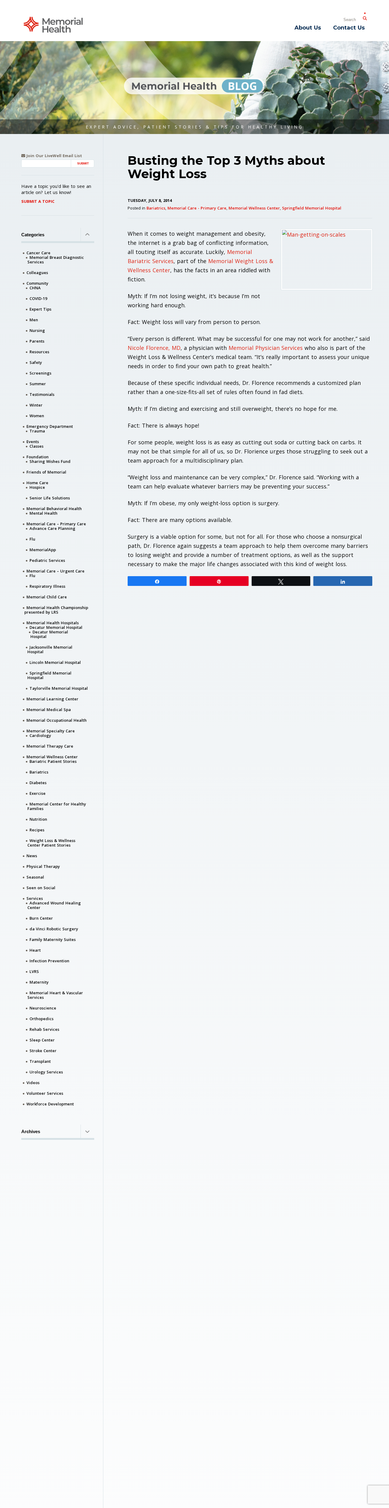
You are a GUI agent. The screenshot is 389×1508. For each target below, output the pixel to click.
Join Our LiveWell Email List (53, 156)
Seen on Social (40, 887)
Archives (30, 1131)
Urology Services (46, 1072)
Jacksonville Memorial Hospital (49, 649)
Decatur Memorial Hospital (55, 627)
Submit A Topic (37, 201)
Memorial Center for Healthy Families (56, 806)
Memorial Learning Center (52, 699)
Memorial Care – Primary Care (56, 524)
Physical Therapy (43, 866)
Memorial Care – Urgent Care (55, 571)
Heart (35, 950)
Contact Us (349, 27)
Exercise (37, 793)
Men (33, 319)
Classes (36, 446)
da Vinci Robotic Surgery (53, 929)
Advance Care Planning (52, 528)
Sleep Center (42, 1040)
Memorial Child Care (46, 597)
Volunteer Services (44, 1093)
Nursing (37, 330)
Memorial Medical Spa (48, 709)
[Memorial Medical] (53, 24)
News (31, 855)
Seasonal (35, 877)
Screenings (40, 373)
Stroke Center (43, 1050)
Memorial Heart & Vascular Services (55, 995)
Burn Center (41, 918)
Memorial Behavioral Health (54, 508)
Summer (37, 383)
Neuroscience (42, 1008)
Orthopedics (41, 1018)
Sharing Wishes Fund (50, 461)
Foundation (37, 457)
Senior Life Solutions (49, 498)
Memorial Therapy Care (49, 746)
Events (32, 441)
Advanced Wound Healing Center (54, 905)
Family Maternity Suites (52, 939)
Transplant (40, 1061)
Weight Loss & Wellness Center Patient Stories (51, 843)
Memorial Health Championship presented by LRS (56, 610)
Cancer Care (38, 252)
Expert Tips (40, 309)
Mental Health (43, 513)
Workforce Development (50, 1104)
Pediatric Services (47, 560)
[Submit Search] (365, 17)
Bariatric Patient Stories (53, 761)
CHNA (35, 288)
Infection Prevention (49, 961)
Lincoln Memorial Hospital (55, 662)
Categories (32, 234)
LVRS (34, 971)
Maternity (39, 982)
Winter (36, 405)
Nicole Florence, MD (154, 347)
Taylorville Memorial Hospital (58, 688)
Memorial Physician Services (265, 347)
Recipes (36, 830)
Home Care (37, 482)
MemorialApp (42, 549)
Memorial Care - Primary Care (196, 208)
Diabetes (37, 782)
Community (37, 283)
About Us (307, 27)
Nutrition (38, 819)
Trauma (37, 431)
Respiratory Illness (47, 586)
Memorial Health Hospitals (52, 622)
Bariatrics (155, 208)
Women (36, 415)
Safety (35, 362)
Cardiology (40, 735)
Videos (33, 1082)
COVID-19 (38, 298)
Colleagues (37, 272)
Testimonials (41, 394)
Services (34, 898)
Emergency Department (49, 426)
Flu (32, 539)
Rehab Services (44, 1029)
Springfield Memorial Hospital (311, 208)
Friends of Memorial (46, 472)
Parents (36, 341)
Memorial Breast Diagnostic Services (55, 260)
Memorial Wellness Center (254, 208)
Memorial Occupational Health (56, 720)
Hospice (37, 487)
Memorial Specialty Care (50, 731)
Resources (39, 351)
